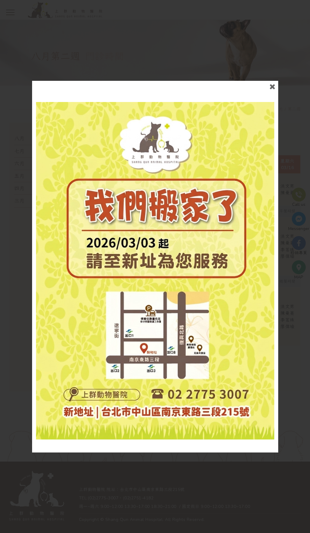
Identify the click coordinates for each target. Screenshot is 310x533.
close (272, 86)
